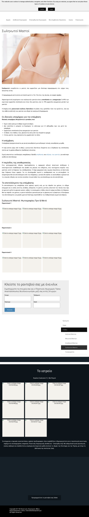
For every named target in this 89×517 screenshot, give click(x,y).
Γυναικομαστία (69, 352)
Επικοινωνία (79, 20)
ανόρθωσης (40, 154)
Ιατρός (71, 20)
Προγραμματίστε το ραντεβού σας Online (44, 498)
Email (35, 302)
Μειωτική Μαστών (71, 338)
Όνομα (7, 295)
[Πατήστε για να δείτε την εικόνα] (35, 83)
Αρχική (8, 20)
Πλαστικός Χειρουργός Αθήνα (30, 509)
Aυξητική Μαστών (70, 334)
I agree (51, 9)
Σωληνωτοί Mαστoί (71, 347)
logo (15, 11)
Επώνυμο (7, 302)
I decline (42, 9)
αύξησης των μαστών (53, 154)
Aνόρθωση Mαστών (71, 343)
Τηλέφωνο (37, 295)
